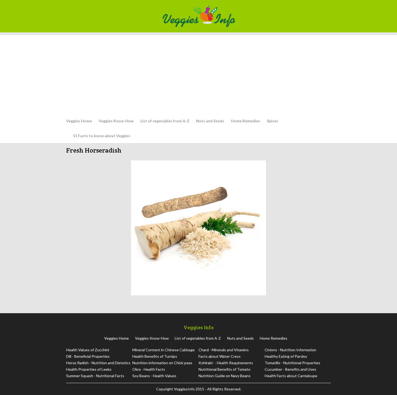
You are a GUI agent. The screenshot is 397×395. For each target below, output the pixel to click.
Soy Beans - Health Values (154, 375)
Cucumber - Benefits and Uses (290, 369)
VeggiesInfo (185, 389)
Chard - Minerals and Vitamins (223, 349)
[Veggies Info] (245, 16)
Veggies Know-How (116, 121)
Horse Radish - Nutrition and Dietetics (98, 362)
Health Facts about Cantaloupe (291, 375)
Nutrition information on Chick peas (162, 362)
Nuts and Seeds (210, 121)
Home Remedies (245, 121)
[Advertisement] (198, 73)
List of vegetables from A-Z (164, 121)
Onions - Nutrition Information (290, 349)
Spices (272, 121)
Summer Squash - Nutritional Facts (95, 375)
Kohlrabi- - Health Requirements (225, 362)
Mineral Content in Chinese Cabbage (163, 349)
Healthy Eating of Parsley (286, 356)
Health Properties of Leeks (89, 369)
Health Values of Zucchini (87, 349)
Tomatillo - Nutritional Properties (292, 362)
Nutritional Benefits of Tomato (224, 369)
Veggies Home (79, 121)
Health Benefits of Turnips (154, 356)
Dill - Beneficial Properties (88, 356)
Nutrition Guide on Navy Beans (224, 375)
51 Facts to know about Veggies (101, 135)
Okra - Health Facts (148, 369)
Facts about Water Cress (219, 356)
